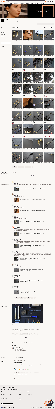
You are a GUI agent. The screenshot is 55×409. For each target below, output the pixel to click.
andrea (15, 275)
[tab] (6, 27)
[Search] (45, 1)
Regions (53, 407)
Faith (15, 227)
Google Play (10, 403)
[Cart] (53, 1)
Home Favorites (22, 3)
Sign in (48, 1)
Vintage (32, 3)
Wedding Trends (37, 3)
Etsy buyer (15, 239)
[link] (13, 167)
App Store (4, 403)
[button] (45, 20)
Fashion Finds (27, 3)
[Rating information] (4, 21)
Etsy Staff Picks (16, 3)
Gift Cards (42, 3)
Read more (32, 175)
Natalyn (15, 286)
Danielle (15, 216)
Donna (15, 264)
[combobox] (24, 1)
